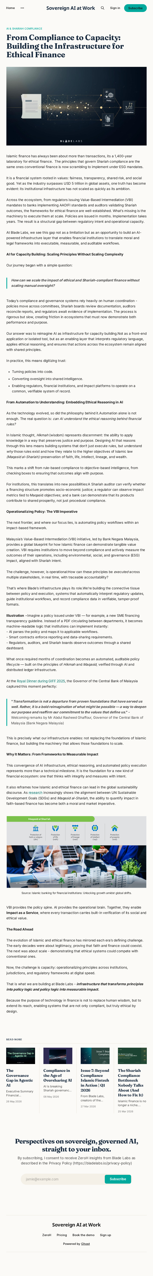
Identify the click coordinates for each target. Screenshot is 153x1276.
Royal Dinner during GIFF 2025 (41, 681)
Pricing (62, 1235)
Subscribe (135, 8)
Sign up (105, 1235)
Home (10, 8)
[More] (22, 8)
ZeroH (46, 1235)
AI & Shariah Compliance (24, 28)
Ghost (85, 1244)
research (36, 793)
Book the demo (83, 1235)
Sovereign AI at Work (70, 8)
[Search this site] (102, 8)
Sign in (115, 8)
